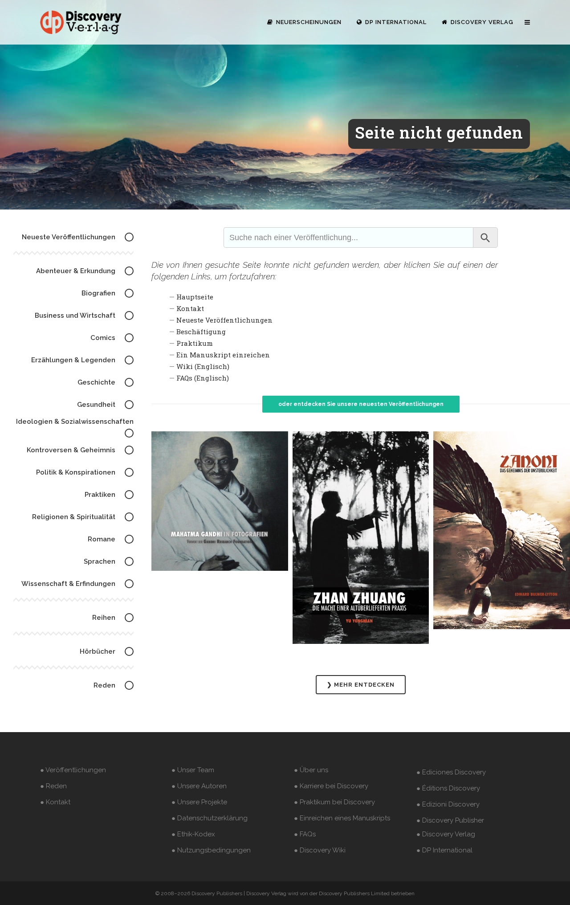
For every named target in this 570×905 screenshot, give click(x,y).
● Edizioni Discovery (448, 804)
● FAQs (305, 834)
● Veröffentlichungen (73, 770)
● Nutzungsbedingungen (211, 850)
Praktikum (194, 343)
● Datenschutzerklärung (209, 818)
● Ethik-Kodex (193, 834)
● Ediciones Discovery (451, 772)
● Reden (53, 786)
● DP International (444, 850)
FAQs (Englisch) (202, 377)
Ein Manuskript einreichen (223, 354)
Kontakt (190, 308)
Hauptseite (194, 296)
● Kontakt (55, 802)
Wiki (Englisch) (202, 366)
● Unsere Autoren (199, 786)
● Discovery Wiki (320, 850)
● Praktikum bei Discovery (334, 802)
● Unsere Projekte (199, 802)
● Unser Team (192, 770)
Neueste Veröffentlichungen (224, 319)
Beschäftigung (201, 331)
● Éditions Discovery (448, 788)
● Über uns (311, 770)
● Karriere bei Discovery (331, 786)
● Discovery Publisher (450, 820)
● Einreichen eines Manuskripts (342, 818)
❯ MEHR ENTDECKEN (361, 684)
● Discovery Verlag (445, 834)
